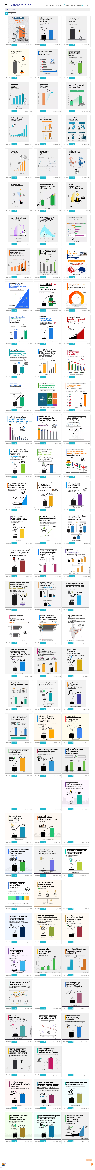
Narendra (21, 5)
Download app (4, 1167)
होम (6, 9)
